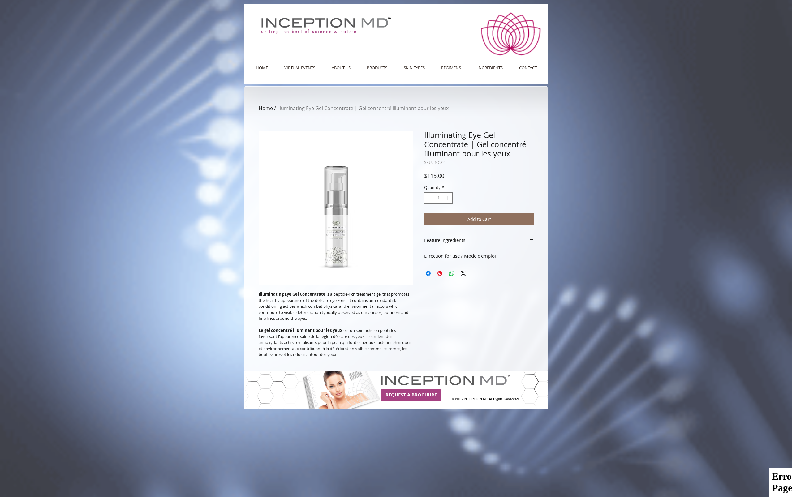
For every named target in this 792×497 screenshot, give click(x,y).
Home (266, 108)
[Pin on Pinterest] (440, 273)
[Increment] (448, 198)
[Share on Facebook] (428, 273)
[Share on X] (463, 273)
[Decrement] (429, 198)
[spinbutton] (439, 198)
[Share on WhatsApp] (451, 273)
